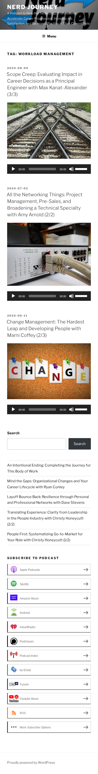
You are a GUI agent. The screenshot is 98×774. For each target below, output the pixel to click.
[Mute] (71, 169)
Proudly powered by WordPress (31, 762)
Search (13, 433)
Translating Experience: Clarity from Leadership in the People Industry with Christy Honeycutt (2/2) (47, 518)
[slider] (81, 168)
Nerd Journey (32, 7)
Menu (51, 36)
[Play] (13, 169)
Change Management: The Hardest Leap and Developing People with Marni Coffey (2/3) (45, 328)
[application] (49, 169)
